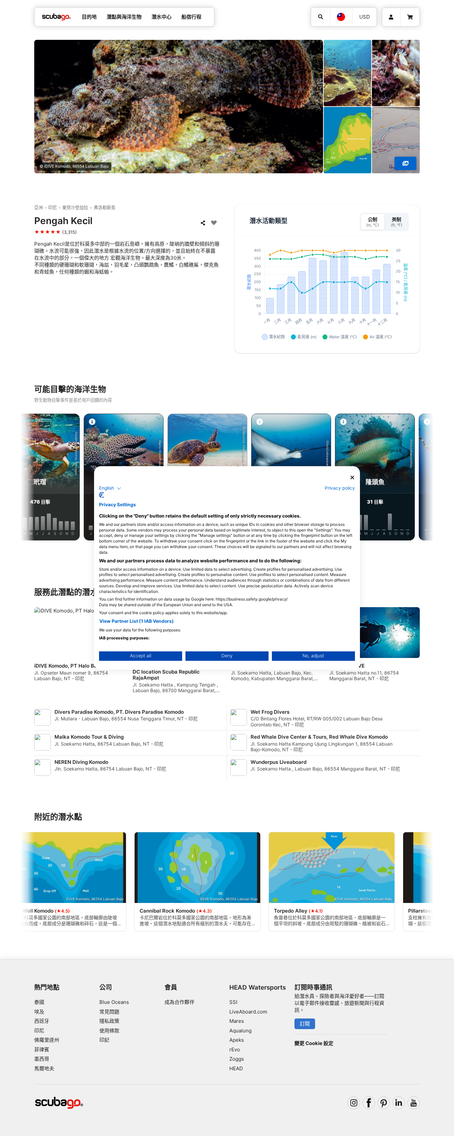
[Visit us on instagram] (354, 1102)
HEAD (236, 1068)
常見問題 (109, 1012)
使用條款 (109, 1030)
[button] (110, 488)
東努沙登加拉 (75, 207)
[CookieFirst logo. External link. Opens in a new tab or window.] (101, 495)
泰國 (39, 1002)
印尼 (52, 207)
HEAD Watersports (257, 987)
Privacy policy (340, 488)
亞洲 (38, 207)
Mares (236, 1021)
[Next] (420, 478)
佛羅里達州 (46, 1040)
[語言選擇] (341, 17)
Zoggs (236, 1059)
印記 (104, 1040)
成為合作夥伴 (179, 1002)
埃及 (39, 1012)
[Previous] (34, 478)
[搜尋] (320, 17)
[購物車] (410, 17)
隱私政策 (109, 1021)
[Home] (56, 17)
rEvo (234, 1049)
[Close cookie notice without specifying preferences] (352, 477)
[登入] (391, 17)
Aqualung (240, 1030)
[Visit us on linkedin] (399, 1102)
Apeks (236, 1040)
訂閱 (305, 1023)
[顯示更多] (405, 163)
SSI (233, 1002)
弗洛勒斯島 (104, 207)
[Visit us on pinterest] (384, 1102)
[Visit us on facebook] (369, 1102)
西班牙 (41, 1021)
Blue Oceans (114, 1002)
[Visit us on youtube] (413, 1102)
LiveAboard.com (248, 1012)
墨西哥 (41, 1059)
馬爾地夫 (44, 1068)
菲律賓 (41, 1049)
